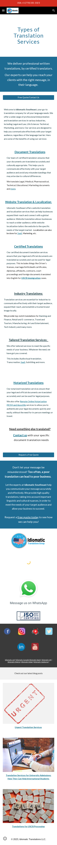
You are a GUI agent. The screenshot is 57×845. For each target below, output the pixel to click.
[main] (28, 35)
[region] (28, 3)
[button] (3, 10)
